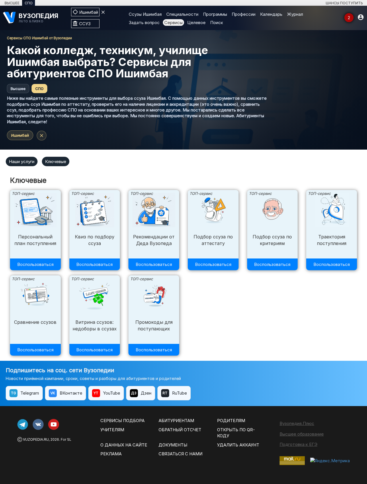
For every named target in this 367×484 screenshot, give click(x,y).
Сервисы (173, 22)
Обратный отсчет (180, 429)
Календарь (271, 14)
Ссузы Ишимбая (145, 14)
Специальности (182, 14)
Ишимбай (20, 135)
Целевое (196, 22)
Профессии (243, 14)
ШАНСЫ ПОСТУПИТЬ (344, 3)
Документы (173, 445)
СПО (29, 3)
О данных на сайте (123, 445)
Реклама (111, 453)
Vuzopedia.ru (36, 439)
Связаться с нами (180, 453)
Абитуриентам (176, 420)
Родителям (231, 420)
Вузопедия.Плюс (297, 423)
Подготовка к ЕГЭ (298, 444)
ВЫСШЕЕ (12, 3)
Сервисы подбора (122, 420)
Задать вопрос (144, 22)
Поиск (216, 22)
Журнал (295, 14)
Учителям (112, 429)
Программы (215, 14)
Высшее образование (302, 434)
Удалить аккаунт (238, 445)
